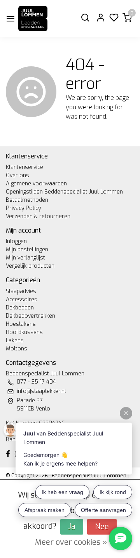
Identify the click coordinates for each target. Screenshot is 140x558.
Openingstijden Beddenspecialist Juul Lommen (64, 191)
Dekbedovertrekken (30, 316)
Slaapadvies (21, 291)
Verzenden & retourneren (38, 216)
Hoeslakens (21, 324)
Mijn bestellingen (27, 249)
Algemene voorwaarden (36, 183)
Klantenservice (24, 167)
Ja (71, 526)
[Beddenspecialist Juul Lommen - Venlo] (32, 18)
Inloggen (16, 241)
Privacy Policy (23, 208)
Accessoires (21, 299)
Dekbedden (20, 307)
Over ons (17, 175)
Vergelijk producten (30, 266)
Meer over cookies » (71, 542)
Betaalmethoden (27, 200)
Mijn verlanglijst (25, 257)
